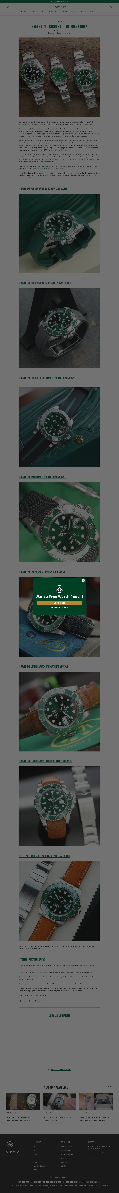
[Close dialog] (83, 580)
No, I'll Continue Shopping (59, 607)
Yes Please (59, 602)
